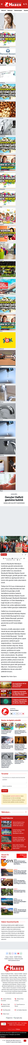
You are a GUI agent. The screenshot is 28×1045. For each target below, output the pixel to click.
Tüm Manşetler (6, 1010)
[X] (10, 953)
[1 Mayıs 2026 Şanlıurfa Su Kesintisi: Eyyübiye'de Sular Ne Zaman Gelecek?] (7, 740)
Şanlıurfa (14, 494)
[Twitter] (17, 714)
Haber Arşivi (6, 1013)
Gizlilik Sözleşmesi (9, 958)
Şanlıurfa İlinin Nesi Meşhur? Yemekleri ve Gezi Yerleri (20, 732)
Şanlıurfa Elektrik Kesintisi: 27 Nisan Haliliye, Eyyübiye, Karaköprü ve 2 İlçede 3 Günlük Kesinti (21, 747)
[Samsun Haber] (5, 711)
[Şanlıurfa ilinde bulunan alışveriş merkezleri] (21, 756)
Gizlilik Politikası (18, 957)
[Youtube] (23, 714)
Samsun (9, 10)
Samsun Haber (8, 558)
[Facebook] (14, 714)
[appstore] (9, 1018)
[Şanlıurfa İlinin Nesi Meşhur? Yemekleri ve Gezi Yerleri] (21, 726)
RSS (4, 1024)
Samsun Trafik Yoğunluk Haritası (5, 1005)
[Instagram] (20, 714)
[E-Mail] (11, 714)
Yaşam (26, 10)
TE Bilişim (18, 1029)
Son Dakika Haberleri (21, 1010)
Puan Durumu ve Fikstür (20, 1005)
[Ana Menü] (1, 4)
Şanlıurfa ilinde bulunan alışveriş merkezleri (19, 762)
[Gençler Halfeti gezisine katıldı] (14, 544)
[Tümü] (26, 812)
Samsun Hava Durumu (19, 999)
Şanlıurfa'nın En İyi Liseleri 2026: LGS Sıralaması (6, 732)
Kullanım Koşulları (18, 958)
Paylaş (4, 554)
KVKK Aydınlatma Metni (14, 960)
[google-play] (17, 1018)
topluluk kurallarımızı (15, 796)
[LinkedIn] (15, 953)
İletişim (11, 957)
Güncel (3, 10)
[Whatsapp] (21, 953)
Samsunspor (18, 10)
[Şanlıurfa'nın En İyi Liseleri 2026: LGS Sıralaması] (7, 726)
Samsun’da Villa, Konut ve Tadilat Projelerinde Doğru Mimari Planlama (13, 1042)
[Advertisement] (14, 521)
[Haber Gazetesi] (13, 4)
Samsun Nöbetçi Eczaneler (6, 999)
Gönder (4, 790)
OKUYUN (23, 1034)
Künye (7, 957)
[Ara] (26, 4)
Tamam (3, 1036)
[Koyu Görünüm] (24, 4)
